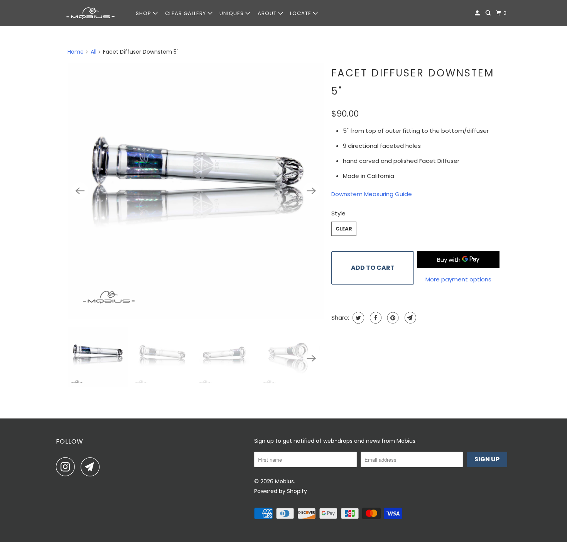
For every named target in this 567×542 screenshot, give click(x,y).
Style (338, 213)
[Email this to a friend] (409, 318)
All (93, 52)
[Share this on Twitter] (357, 318)
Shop (144, 13)
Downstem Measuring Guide (371, 194)
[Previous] (79, 190)
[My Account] (478, 13)
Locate (301, 13)
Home (76, 52)
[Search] (489, 13)
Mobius (284, 481)
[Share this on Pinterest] (392, 318)
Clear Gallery (186, 13)
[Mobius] (90, 13)
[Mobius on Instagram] (67, 466)
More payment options (458, 279)
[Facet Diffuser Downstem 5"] (196, 191)
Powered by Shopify (280, 491)
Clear (344, 228)
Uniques (232, 13)
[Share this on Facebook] (374, 318)
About (268, 13)
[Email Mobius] (92, 466)
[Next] (311, 190)
